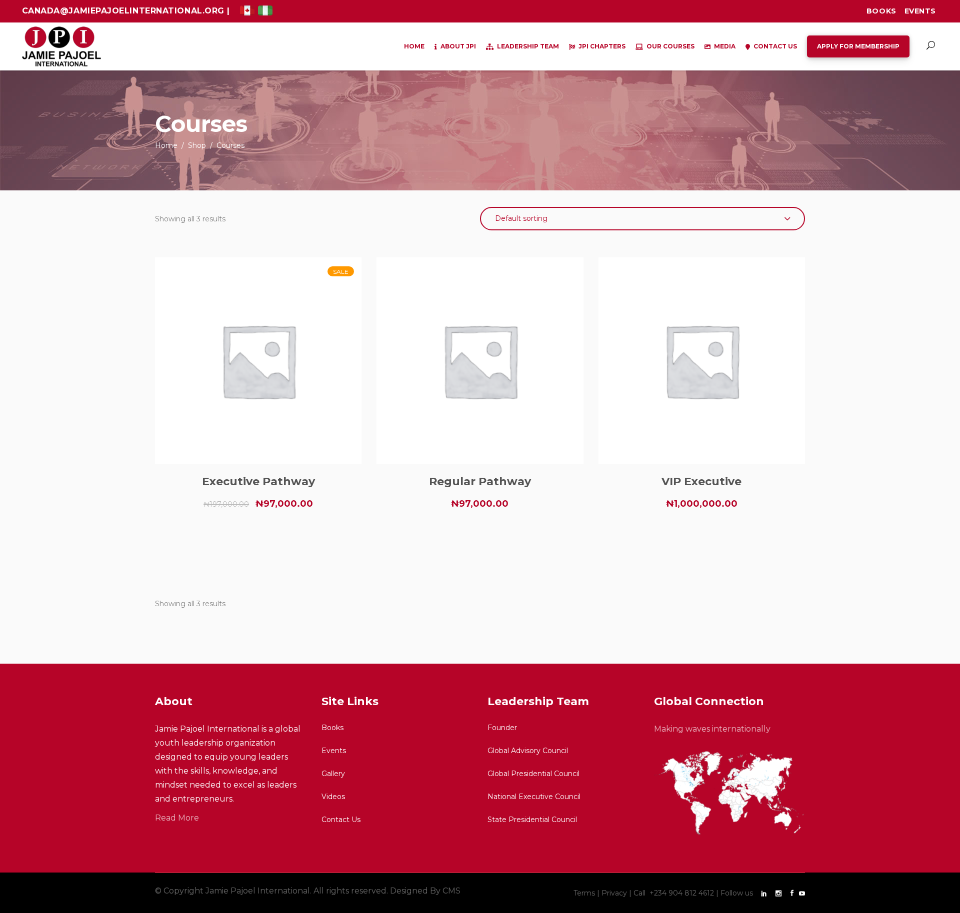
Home (166, 145)
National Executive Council (534, 796)
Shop (197, 145)
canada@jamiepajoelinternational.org (125, 10)
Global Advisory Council (528, 750)
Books (881, 10)
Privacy (614, 893)
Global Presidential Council (534, 773)
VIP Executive (702, 481)
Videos (333, 796)
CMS (451, 891)
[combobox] (642, 218)
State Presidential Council (532, 819)
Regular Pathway (480, 481)
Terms (584, 893)
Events (920, 10)
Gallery (333, 773)
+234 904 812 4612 (683, 893)
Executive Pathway (258, 481)
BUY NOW (258, 539)
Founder (502, 727)
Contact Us (341, 819)
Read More (177, 818)
